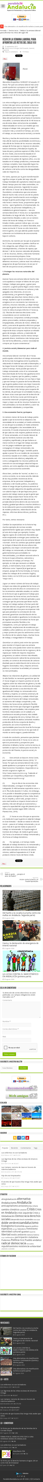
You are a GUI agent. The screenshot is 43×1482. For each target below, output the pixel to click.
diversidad (36, 1220)
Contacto (36, 1479)
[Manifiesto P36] (6, 1454)
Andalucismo (8, 1202)
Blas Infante (33, 1206)
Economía (19, 1226)
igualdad (25, 1231)
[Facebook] (19, 1138)
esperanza (6, 1228)
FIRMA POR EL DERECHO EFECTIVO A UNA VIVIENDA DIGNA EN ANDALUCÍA (16, 1438)
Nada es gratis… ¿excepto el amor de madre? (15, 874)
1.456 (16, 1433)
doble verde (8, 1223)
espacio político (31, 1226)
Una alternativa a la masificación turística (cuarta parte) (26, 1370)
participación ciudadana (26, 1237)
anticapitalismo (9, 1205)
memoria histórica (33, 1235)
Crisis (31, 1209)
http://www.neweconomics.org (15, 773)
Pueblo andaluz (33, 1240)
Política (15, 1239)
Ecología (16, 48)
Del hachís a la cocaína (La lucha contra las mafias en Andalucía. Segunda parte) (21, 914)
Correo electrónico (11, 1029)
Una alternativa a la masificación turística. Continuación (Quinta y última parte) (26, 1360)
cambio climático (10, 1209)
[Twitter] (23, 1138)
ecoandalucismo (27, 1223)
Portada (3, 30)
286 (14, 1441)
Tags (35, 1148)
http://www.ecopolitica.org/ (14, 778)
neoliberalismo (9, 1237)
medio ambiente (18, 1234)
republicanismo (9, 1246)
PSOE (22, 1240)
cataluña (23, 1210)
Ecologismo (7, 1226)
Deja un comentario (11, 52)
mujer (3, 1237)
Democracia (13, 30)
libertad (5, 1234)
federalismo (22, 1229)
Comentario (7, 1000)
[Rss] (15, 1138)
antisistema (23, 1206)
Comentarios (26, 1148)
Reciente (14, 1148)
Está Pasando (24, 48)
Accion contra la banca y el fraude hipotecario (29, 879)
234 (15, 1447)
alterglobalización (9, 1199)
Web (4, 1037)
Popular (5, 1148)
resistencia (23, 1246)
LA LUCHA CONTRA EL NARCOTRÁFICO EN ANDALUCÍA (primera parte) (20, 975)
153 (26, 1454)
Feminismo (32, 1228)
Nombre (7, 1021)
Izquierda (6, 50)
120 (13, 1465)
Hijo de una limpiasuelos (11, 1176)
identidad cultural (11, 1231)
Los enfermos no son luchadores (14, 1153)
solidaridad (35, 1246)
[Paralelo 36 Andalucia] (21, 7)
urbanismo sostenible (7, 1249)
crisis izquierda (24, 1213)
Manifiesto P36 (19, 1451)
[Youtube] (27, 1138)
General (31, 48)
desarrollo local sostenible (22, 1219)
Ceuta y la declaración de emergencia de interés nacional (25, 1339)
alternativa (24, 1199)
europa (14, 1229)
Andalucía (24, 1202)
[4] (23, 568)
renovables (30, 1244)
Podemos (6, 1240)
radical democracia (13, 1243)
